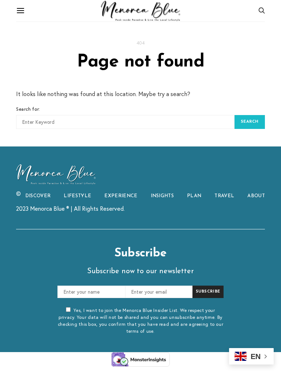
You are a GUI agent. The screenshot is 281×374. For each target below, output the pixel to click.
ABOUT (256, 196)
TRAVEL (224, 196)
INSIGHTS (162, 196)
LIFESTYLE (77, 196)
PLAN (194, 196)
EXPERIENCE (120, 196)
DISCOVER (38, 196)
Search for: (28, 109)
